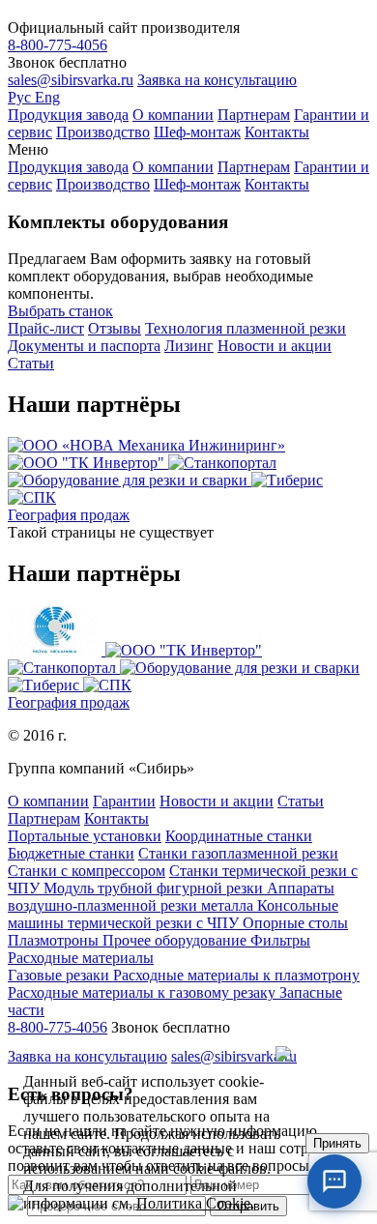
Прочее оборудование (176, 940)
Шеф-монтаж (197, 132)
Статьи (31, 363)
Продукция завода (68, 114)
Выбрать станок (60, 311)
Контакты (277, 132)
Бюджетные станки (71, 853)
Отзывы (114, 328)
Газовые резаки (60, 975)
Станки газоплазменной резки (238, 853)
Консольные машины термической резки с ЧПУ (173, 914)
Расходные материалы (81, 957)
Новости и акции (275, 345)
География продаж (69, 515)
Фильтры (280, 940)
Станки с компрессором (86, 870)
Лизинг (189, 345)
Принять (337, 1143)
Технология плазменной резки (245, 328)
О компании (173, 114)
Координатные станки (238, 836)
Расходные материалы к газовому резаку (143, 992)
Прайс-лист (46, 328)
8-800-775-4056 (57, 45)
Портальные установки (84, 836)
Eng (47, 97)
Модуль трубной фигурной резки (155, 888)
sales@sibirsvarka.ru (70, 80)
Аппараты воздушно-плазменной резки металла (171, 897)
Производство (103, 132)
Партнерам (254, 114)
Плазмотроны (55, 940)
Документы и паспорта (84, 345)
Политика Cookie (193, 1203)
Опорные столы (295, 923)
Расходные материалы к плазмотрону (236, 975)
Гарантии (124, 801)
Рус (21, 97)
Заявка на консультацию (217, 80)
